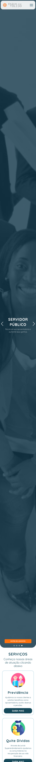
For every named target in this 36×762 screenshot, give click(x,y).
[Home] (12, 5)
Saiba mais (18, 710)
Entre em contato (18, 641)
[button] (14, 645)
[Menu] (31, 5)
